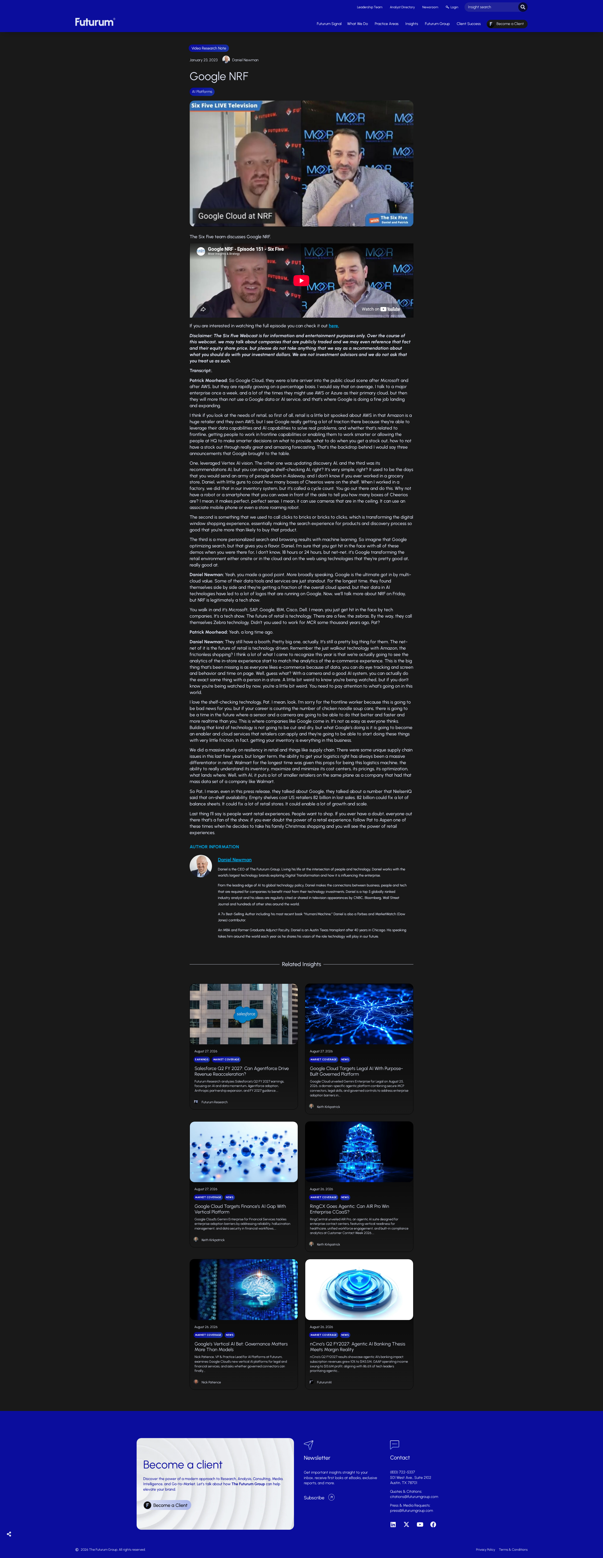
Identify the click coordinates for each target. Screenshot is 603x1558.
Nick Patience (211, 1382)
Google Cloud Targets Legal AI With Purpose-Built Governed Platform (356, 1071)
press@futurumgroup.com (411, 1510)
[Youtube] (420, 1524)
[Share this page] (9, 1534)
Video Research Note (208, 48)
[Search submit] (523, 7)
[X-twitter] (406, 1524)
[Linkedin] (393, 1524)
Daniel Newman (245, 60)
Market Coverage (226, 1059)
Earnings (201, 1059)
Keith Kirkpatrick (328, 1107)
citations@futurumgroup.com (414, 1496)
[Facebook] (433, 1524)
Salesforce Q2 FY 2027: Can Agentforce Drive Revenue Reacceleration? (242, 1071)
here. (334, 325)
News (345, 1059)
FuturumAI (324, 1382)
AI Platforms (202, 91)
